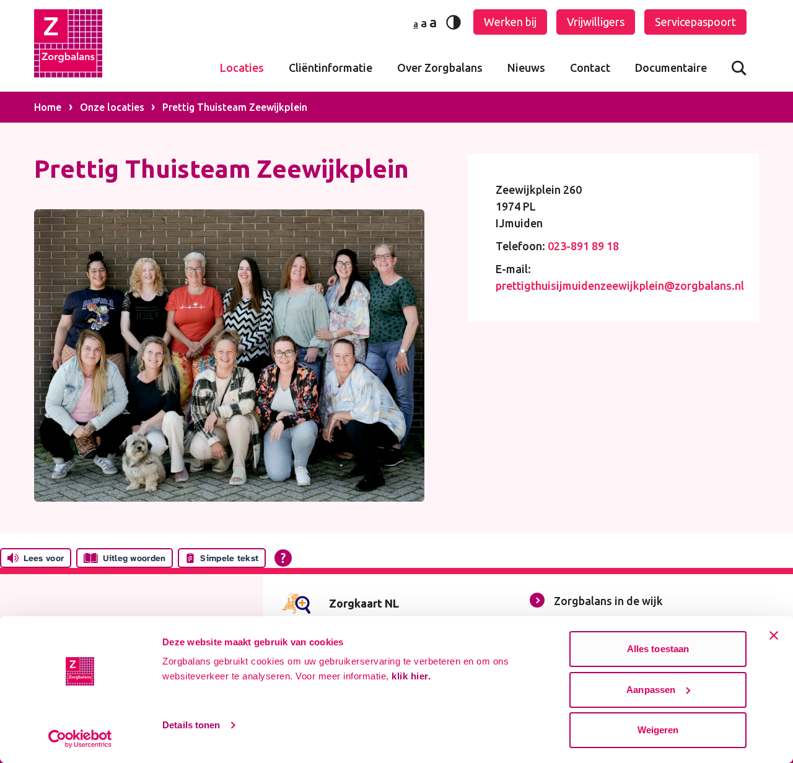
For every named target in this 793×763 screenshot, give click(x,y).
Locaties (242, 67)
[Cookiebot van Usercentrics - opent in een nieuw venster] (80, 739)
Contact (590, 67)
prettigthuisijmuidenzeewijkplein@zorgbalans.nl (620, 285)
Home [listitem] (49, 107)
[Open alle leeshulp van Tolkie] (283, 558)
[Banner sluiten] (773, 635)
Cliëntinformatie (330, 67)
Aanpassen (650, 689)
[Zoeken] (739, 67)
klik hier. (411, 676)
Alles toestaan (658, 648)
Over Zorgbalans (440, 67)
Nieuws (526, 67)
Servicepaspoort (695, 21)
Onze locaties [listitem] (110, 107)
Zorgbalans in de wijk (608, 601)
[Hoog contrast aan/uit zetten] (453, 22)
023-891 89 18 (583, 246)
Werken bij (510, 21)
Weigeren (658, 730)
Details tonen (191, 725)
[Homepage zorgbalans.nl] (68, 45)
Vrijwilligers (595, 21)
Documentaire (671, 67)
